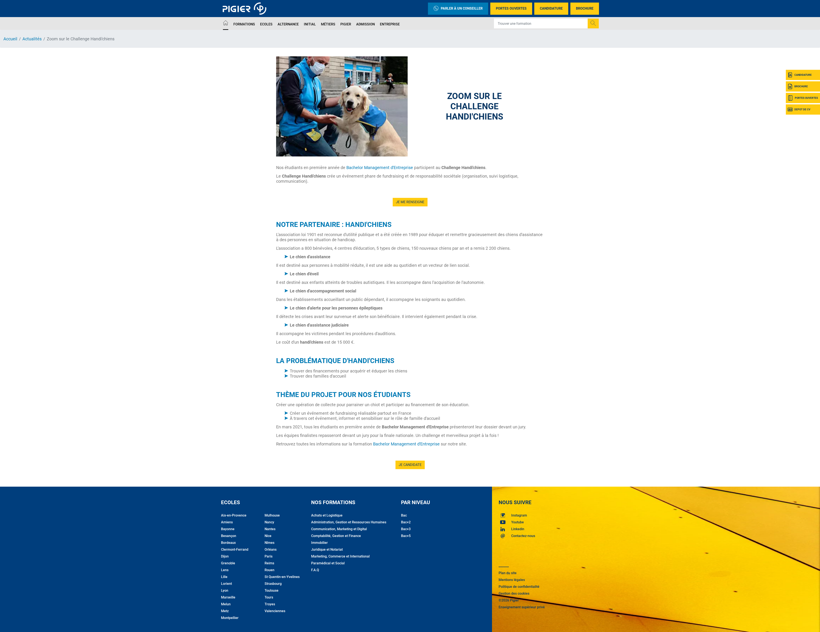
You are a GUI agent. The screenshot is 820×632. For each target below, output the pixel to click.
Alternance (288, 24)
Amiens (227, 522)
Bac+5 (406, 536)
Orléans (271, 549)
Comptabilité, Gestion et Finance (336, 536)
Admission (365, 24)
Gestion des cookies (514, 593)
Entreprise (390, 24)
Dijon (225, 556)
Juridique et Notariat (327, 549)
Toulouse (271, 590)
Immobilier (319, 543)
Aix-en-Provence (233, 515)
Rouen (269, 570)
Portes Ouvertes (511, 8)
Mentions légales (512, 580)
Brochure (584, 8)
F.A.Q (315, 570)
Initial (310, 24)
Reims (269, 563)
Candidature (551, 8)
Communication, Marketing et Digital (339, 529)
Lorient (226, 584)
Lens (224, 570)
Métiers (328, 24)
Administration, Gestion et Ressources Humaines (348, 522)
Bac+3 (406, 529)
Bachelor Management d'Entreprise (379, 167)
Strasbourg (273, 584)
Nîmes (269, 543)
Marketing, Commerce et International (340, 556)
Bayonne (227, 529)
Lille (224, 577)
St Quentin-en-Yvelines (282, 577)
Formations (244, 24)
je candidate (410, 465)
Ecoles (266, 24)
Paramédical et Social (328, 563)
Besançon (228, 536)
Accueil (10, 38)
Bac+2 (406, 522)
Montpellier (230, 618)
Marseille (228, 597)
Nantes (270, 529)
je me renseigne (410, 202)
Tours (269, 597)
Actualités (32, 38)
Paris (268, 556)
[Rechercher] (593, 23)
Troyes (270, 604)
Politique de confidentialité (519, 587)
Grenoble (228, 563)
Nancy (269, 522)
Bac (404, 515)
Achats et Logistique (327, 515)
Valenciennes (275, 611)
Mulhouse (272, 515)
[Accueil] (225, 24)
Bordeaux (228, 543)
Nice (268, 536)
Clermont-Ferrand (234, 549)
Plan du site (508, 573)
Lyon (224, 590)
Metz (225, 611)
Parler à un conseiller (462, 8)
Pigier (345, 24)
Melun (226, 604)
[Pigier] (245, 8)
